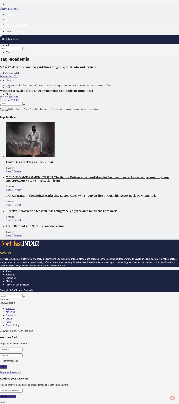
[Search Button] (24, 104)
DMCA (9, 20)
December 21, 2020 (9, 100)
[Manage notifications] (172, 398)
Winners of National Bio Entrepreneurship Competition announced (46, 90)
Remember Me (10, 361)
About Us (10, 4)
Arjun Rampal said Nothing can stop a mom (36, 226)
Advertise (10, 274)
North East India (10, 73)
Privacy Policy (12, 325)
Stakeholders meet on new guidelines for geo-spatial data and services (48, 67)
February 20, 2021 (9, 76)
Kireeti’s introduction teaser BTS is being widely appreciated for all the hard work (61, 211)
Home (8, 31)
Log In (3, 402)
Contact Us (11, 15)
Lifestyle (10, 80)
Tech (8, 87)
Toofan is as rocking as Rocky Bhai (29, 162)
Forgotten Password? (10, 372)
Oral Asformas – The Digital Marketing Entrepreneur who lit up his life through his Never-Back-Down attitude (81, 195)
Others (9, 94)
